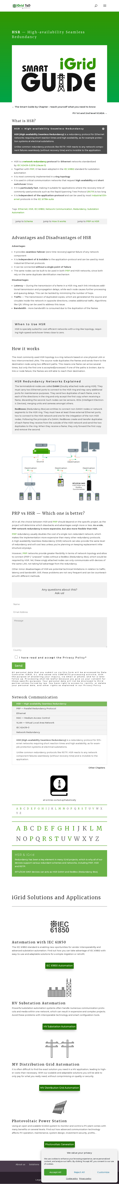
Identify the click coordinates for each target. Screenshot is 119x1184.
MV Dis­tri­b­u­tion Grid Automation (59, 1087)
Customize (103, 1172)
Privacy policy (85, 1178)
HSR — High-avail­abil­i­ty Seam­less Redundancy (41, 703)
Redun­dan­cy (79, 209)
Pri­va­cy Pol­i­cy (74, 657)
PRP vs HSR (92, 221)
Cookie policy (72, 1178)
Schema (28, 221)
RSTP (91, 191)
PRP (32, 169)
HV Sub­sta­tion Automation (59, 1026)
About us (20, 1164)
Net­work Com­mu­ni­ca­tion (59, 209)
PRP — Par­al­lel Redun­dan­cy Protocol (36, 708)
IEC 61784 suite (46, 199)
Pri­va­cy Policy (92, 685)
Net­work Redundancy (28, 732)
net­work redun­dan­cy (35, 161)
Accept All (55, 1172)
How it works (59, 221)
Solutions (34, 1164)
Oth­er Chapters (97, 767)
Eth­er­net (23, 209)
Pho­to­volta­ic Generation (59, 1144)
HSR (31, 209)
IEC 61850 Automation (59, 965)
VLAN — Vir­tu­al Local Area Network (35, 722)
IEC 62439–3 (22, 727)
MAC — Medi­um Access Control (33, 718)
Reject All (79, 1172)
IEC (31, 165)
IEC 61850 (69, 169)
